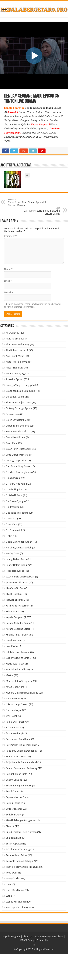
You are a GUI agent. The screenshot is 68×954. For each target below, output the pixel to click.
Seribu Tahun (13, 803)
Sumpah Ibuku (14, 837)
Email (8, 280)
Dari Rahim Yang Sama (18, 466)
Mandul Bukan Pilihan (17, 669)
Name (8, 269)
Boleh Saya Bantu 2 (16, 419)
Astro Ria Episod (14, 379)
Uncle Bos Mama (15, 890)
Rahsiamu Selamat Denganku (21, 750)
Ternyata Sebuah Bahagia (19, 861)
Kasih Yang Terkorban (17, 605)
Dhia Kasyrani (13, 478)
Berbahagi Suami (15, 396)
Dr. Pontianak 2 (14, 530)
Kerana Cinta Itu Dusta (18, 623)
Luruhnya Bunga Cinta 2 (18, 657)
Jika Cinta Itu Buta (15, 588)
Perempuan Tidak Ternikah (20, 745)
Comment (10, 236)
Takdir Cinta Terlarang (18, 849)
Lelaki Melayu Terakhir (18, 652)
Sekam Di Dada (14, 779)
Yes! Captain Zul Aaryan (18, 907)
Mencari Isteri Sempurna (19, 681)
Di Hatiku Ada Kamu (16, 483)
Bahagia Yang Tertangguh (20, 385)
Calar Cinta (12, 443)
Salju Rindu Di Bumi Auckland (21, 762)
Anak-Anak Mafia (15, 356)
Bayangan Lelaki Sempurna (20, 390)
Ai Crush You (12, 332)
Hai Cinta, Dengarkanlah (19, 547)
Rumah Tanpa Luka (16, 756)
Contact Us (42, 940)
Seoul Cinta (12, 791)
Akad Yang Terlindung (17, 344)
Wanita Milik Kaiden (16, 901)
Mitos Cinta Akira (15, 686)
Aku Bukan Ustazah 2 (17, 350)
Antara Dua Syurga (16, 373)
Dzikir (9, 536)
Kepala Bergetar (14, 617)
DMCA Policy (27, 940)
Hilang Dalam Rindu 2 (17, 565)
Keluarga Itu (12, 611)
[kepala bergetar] (34, 8)
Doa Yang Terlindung (17, 512)
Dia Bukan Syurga (15, 501)
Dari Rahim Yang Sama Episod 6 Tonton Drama (41, 211)
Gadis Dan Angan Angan (19, 541)
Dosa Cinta (12, 524)
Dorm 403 (11, 518)
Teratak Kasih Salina (16, 855)
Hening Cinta (12, 553)
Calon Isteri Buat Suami (18, 449)
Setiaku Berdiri (14, 814)
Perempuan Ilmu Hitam (18, 739)
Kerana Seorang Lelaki (18, 628)
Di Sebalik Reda (14, 495)
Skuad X (10, 826)
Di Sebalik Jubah (14, 489)
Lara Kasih (11, 646)
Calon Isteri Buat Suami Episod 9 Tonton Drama (27, 202)
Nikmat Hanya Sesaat (17, 704)
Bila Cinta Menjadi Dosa (18, 402)
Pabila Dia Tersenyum (17, 721)
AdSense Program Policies (49, 936)
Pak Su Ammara (14, 727)
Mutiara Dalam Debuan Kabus (22, 692)
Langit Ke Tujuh (14, 640)
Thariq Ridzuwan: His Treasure (22, 866)
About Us (28, 936)
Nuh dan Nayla (14, 710)
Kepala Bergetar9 (40, 124)
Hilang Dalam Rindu (16, 559)
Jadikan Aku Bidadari (17, 582)
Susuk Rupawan (14, 843)
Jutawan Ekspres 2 (15, 599)
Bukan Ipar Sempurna (17, 425)
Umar (9, 884)
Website (8, 292)
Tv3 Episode (12, 878)
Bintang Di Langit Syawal (19, 408)
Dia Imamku (12, 507)
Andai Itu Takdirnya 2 (17, 361)
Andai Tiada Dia (14, 367)
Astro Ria (12, 112)
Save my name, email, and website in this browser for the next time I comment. (32, 305)
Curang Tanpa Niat (16, 460)
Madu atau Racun (15, 663)
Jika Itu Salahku (14, 594)
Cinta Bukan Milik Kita (17, 454)
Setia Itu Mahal (14, 808)
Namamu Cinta (14, 698)
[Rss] (33, 945)
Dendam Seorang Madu (19, 472)
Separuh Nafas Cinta (17, 797)
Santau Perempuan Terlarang (21, 768)
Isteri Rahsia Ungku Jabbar (20, 576)
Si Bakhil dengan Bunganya (20, 820)
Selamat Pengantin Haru (19, 785)
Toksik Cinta (12, 872)
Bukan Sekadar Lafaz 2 (18, 431)
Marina (9, 675)
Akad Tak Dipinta (15, 338)
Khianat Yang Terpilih (17, 634)
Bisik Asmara (13, 414)
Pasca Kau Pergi (14, 733)
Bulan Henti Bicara (15, 437)
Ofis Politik (11, 716)
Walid (9, 895)
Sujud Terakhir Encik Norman (21, 832)
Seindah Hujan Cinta (16, 774)
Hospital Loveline (15, 570)
